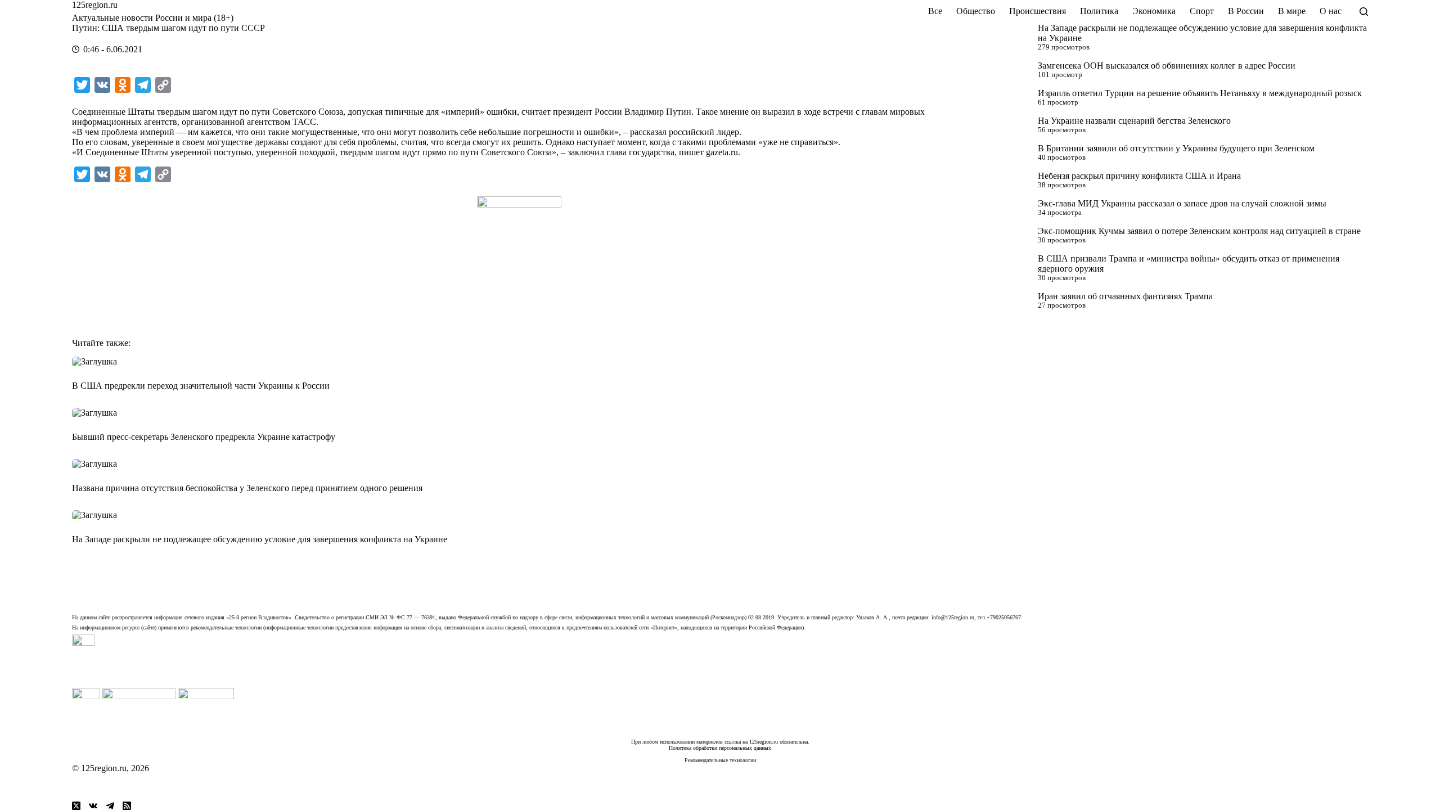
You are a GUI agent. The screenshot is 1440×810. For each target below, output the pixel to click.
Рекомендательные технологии (720, 760)
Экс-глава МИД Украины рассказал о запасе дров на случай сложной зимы (1182, 203)
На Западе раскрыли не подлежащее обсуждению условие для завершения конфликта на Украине (259, 539)
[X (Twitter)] (76, 806)
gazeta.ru (722, 152)
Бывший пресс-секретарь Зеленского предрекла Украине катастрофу (203, 437)
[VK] (93, 806)
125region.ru (95, 5)
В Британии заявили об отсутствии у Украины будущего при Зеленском (1176, 148)
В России (1246, 11)
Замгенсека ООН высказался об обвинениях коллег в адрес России (1166, 65)
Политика (1099, 11)
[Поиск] (1364, 11)
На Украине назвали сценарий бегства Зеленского (1134, 120)
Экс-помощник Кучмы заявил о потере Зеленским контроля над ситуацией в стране (1199, 231)
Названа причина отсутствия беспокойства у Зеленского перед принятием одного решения (247, 488)
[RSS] (127, 806)
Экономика (1154, 11)
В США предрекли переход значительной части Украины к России (201, 385)
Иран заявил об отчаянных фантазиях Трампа (1125, 296)
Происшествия (1037, 11)
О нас (1331, 11)
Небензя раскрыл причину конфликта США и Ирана (1139, 176)
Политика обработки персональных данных (720, 748)
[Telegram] (110, 806)
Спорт (1202, 11)
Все (935, 11)
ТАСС (304, 122)
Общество (975, 11)
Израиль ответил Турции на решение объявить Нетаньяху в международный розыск (1200, 93)
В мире (1292, 11)
